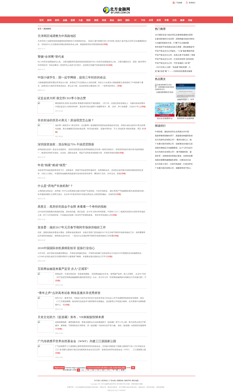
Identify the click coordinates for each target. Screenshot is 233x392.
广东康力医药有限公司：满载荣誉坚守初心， (174, 168)
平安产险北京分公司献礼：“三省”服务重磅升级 (174, 51)
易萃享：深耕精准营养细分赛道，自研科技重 (174, 156)
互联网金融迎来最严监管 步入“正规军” (63, 268)
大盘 (80, 20)
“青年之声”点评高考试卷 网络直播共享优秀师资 (69, 293)
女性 (174, 20)
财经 (57, 20)
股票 (73, 20)
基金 (112, 20)
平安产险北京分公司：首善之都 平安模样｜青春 (175, 55)
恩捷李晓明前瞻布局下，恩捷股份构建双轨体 (174, 136)
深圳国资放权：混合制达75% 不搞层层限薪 (66, 144)
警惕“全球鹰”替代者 (51, 56)
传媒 (190, 20)
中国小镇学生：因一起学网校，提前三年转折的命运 (72, 77)
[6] (103, 370)
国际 (127, 20)
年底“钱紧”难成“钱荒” (52, 165)
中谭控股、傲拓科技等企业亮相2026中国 (172, 132)
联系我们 (192, 3)
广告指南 (179, 3)
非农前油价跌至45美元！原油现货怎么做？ (66, 120)
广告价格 (112, 380)
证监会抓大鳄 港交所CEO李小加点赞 (62, 98)
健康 (182, 20)
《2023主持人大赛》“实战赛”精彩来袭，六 (173, 67)
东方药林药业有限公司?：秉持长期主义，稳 (173, 140)
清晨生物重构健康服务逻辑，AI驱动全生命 (173, 160)
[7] (108, 370)
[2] (83, 370)
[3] (88, 370)
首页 (41, 20)
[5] (98, 370)
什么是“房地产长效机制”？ (55, 186)
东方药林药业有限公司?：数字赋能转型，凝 (173, 152)
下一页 (115, 370)
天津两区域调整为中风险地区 (57, 36)
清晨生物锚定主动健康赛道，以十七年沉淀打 (174, 148)
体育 (151, 20)
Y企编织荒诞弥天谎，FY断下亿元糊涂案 (172, 43)
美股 (104, 20)
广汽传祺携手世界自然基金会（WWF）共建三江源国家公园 (77, 341)
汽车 (143, 20)
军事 (167, 20)
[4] (93, 370)
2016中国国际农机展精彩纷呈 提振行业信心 (66, 248)
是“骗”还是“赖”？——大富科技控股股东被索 (173, 71)
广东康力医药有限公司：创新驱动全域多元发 (174, 144)
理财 (88, 20)
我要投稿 (120, 380)
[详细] (105, 44)
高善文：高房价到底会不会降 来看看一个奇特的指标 (72, 206)
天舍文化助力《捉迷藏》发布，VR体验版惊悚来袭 (71, 317)
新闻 (49, 20)
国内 (120, 20)
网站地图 (135, 380)
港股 (96, 20)
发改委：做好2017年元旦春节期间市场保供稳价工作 (72, 227)
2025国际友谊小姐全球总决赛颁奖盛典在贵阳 (174, 35)
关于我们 (97, 380)
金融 (65, 20)
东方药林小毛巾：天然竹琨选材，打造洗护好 (174, 164)
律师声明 (127, 380)
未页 (123, 370)
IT (135, 20)
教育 (159, 20)
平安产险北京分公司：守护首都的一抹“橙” (173, 63)
